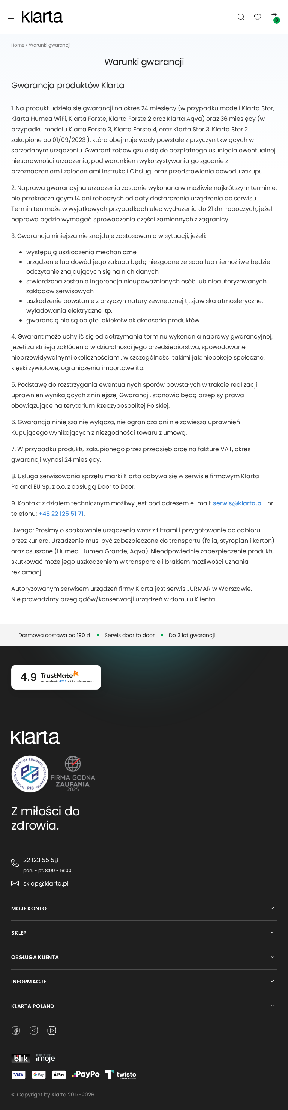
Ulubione (257, 16)
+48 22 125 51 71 (61, 513)
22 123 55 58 (40, 860)
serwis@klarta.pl (238, 503)
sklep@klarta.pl (46, 883)
